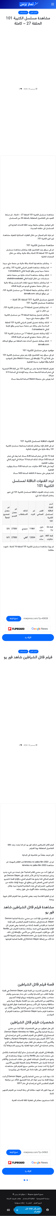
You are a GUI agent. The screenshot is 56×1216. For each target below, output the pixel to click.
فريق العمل (38, 1203)
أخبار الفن (33, 12)
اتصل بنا (29, 1203)
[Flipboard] (16, 629)
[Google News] (40, 629)
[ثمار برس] (28, 4)
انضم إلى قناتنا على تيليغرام (32, 1210)
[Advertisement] (28, 57)
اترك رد (28, 637)
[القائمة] (52, 5)
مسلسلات (23, 12)
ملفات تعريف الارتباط (14, 1198)
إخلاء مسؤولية (19, 1203)
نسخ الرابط (14, 618)
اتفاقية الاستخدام (29, 1198)
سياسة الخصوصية (42, 1198)
